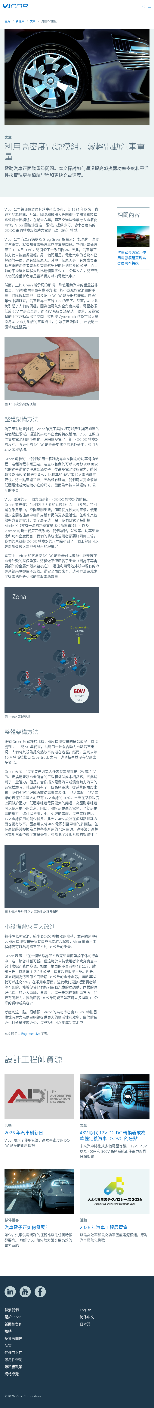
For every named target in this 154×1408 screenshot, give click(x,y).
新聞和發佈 (13, 1324)
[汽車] (133, 236)
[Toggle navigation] (148, 6)
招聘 (8, 1331)
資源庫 (20, 21)
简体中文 (87, 1317)
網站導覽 (12, 1374)
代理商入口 (13, 1353)
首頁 (7, 21)
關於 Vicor (13, 1317)
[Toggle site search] (143, 6)
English (85, 1310)
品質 (8, 1346)
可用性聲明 (13, 1360)
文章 (32, 21)
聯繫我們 (12, 1310)
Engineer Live (30, 1034)
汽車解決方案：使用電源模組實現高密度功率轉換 (131, 258)
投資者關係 (13, 1339)
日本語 (85, 1324)
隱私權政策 (13, 1367)
